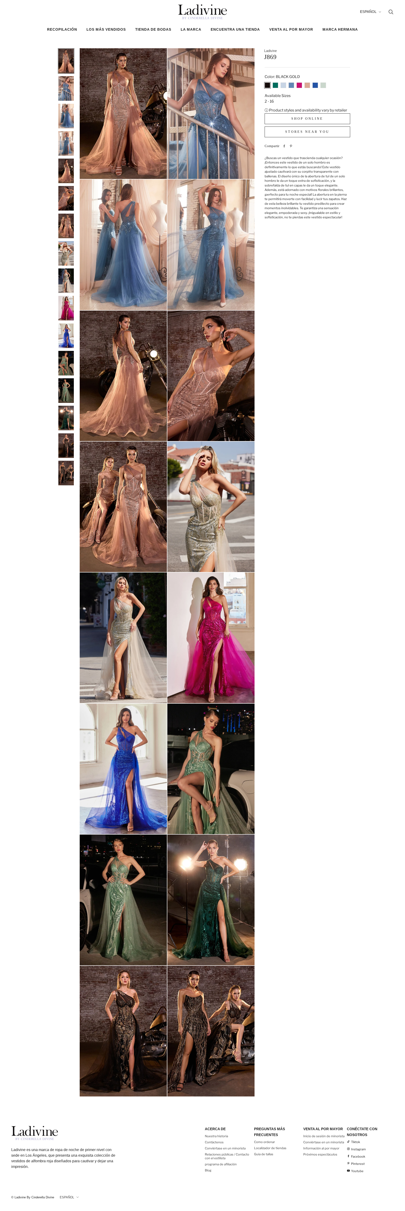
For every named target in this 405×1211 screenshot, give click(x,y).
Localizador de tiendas (270, 1148)
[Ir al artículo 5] (66, 170)
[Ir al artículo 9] (66, 280)
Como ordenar (264, 1142)
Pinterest (358, 1164)
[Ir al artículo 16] (66, 473)
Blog (208, 1170)
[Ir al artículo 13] (66, 390)
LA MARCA (191, 29)
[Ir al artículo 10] (66, 308)
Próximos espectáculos (320, 1154)
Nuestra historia (216, 1136)
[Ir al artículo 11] (66, 335)
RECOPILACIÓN (62, 29)
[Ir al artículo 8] (66, 253)
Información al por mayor (321, 1148)
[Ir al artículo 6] (66, 198)
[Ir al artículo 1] (66, 61)
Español (368, 12)
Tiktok (355, 1142)
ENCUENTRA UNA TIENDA (235, 29)
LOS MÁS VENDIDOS (106, 29)
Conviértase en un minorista (225, 1148)
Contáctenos (214, 1142)
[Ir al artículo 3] (66, 116)
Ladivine (270, 51)
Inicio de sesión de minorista (324, 1136)
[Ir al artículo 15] (66, 445)
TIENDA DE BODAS (153, 29)
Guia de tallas (263, 1154)
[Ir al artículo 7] (66, 225)
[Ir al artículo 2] (66, 88)
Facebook (358, 1156)
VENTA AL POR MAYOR (291, 29)
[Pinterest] (291, 146)
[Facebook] (284, 146)
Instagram (358, 1149)
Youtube (357, 1171)
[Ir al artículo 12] (66, 363)
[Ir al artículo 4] (66, 143)
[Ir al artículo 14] (66, 418)
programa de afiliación (221, 1164)
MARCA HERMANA (340, 29)
